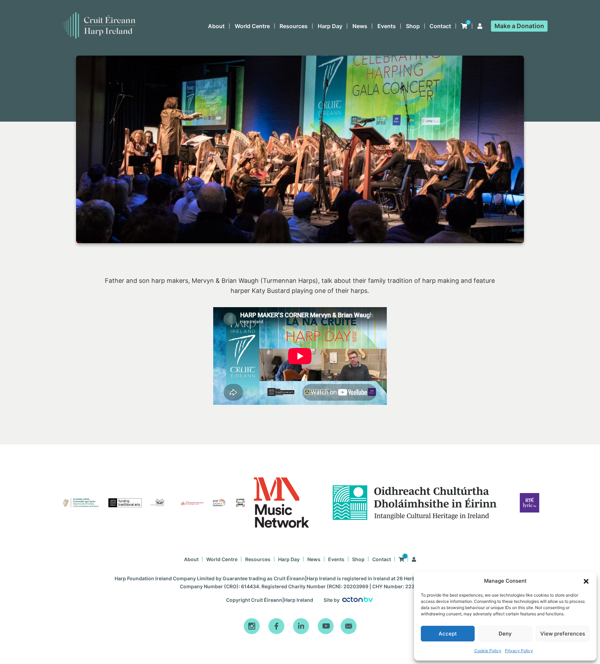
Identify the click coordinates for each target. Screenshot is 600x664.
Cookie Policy (487, 650)
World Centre (252, 26)
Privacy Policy (519, 650)
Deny (505, 633)
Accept (448, 633)
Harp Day (330, 26)
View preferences (562, 633)
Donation (519, 26)
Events (386, 26)
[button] (586, 581)
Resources (294, 26)
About (216, 26)
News (359, 26)
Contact (440, 26)
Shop (413, 26)
